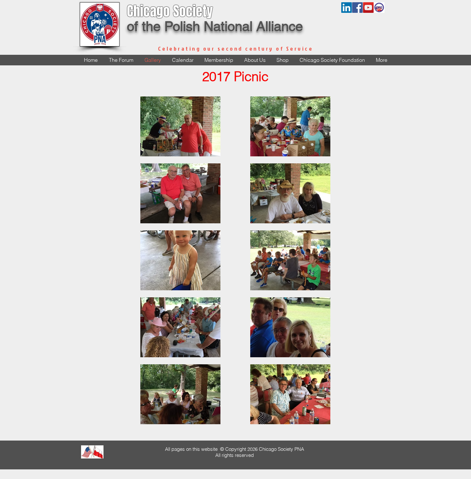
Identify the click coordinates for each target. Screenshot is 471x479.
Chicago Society (170, 11)
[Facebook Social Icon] (357, 7)
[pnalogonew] (379, 7)
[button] (255, 60)
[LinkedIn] (346, 7)
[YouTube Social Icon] (368, 7)
